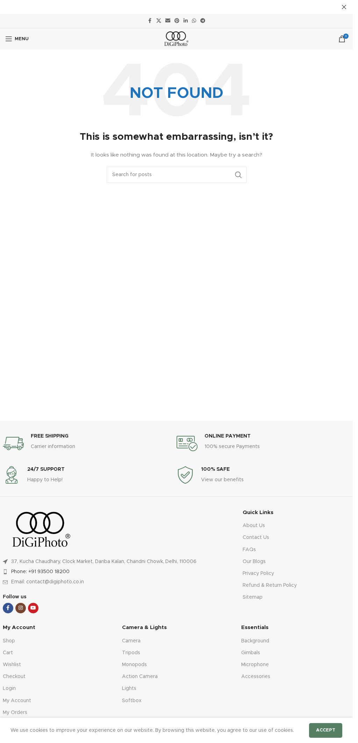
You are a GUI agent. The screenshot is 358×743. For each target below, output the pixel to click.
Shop (9, 641)
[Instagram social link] (20, 608)
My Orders (15, 712)
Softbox (132, 700)
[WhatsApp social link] (194, 21)
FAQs (249, 549)
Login (9, 688)
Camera (131, 641)
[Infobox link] (90, 443)
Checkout (14, 676)
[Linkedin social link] (185, 21)
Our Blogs (254, 561)
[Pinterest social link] (176, 21)
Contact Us (256, 537)
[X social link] (158, 21)
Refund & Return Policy (270, 585)
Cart (8, 652)
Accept (325, 730)
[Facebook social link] (150, 21)
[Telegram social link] (202, 21)
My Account (17, 700)
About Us (254, 525)
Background (255, 641)
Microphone (255, 664)
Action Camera (140, 676)
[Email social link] (167, 21)
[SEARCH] (238, 175)
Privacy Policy (258, 573)
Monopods (134, 664)
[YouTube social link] (33, 608)
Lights (129, 688)
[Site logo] (176, 38)
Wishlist (12, 664)
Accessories (255, 676)
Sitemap (253, 597)
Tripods (131, 652)
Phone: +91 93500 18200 (40, 571)
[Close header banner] (344, 7)
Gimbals (250, 652)
